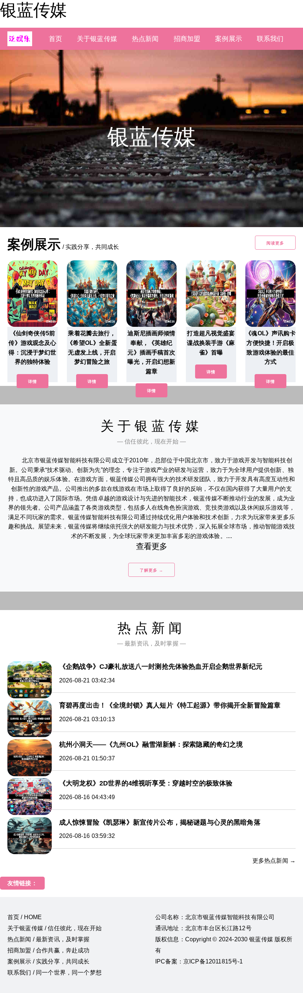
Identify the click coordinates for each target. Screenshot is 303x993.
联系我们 (270, 38)
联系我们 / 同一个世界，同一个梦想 (54, 972)
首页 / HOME (24, 917)
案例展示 (228, 38)
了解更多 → (151, 570)
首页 (55, 38)
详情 (32, 381)
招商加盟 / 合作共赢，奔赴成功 (48, 950)
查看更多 (151, 546)
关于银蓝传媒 (97, 38)
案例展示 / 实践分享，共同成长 (48, 961)
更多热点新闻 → (274, 860)
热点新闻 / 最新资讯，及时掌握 (48, 939)
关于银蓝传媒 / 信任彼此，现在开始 (54, 928)
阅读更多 (275, 243)
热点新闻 (145, 38)
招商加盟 (187, 38)
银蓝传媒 (33, 10)
